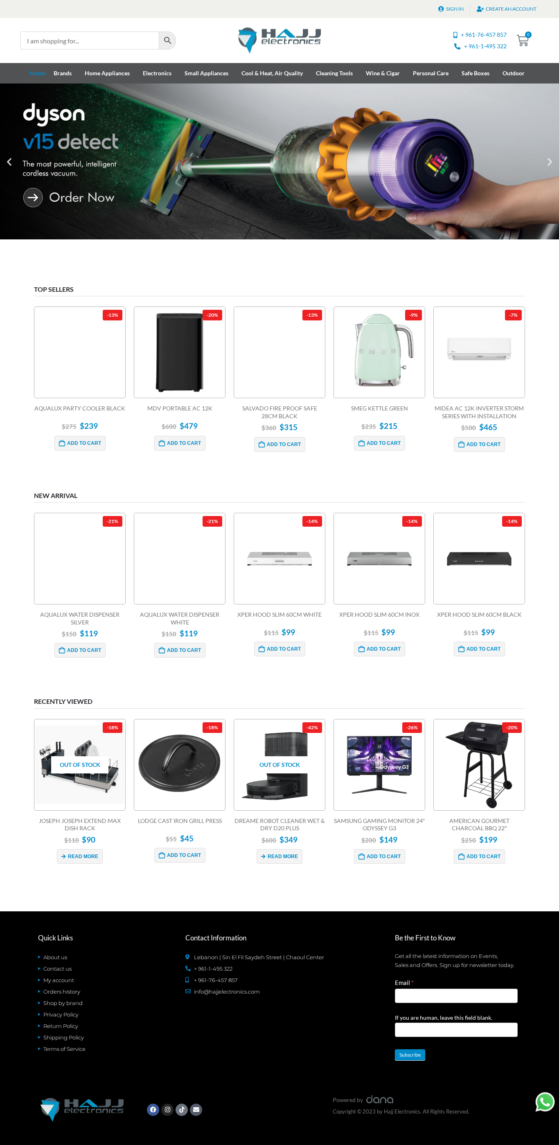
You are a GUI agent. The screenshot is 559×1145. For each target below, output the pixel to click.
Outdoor (514, 73)
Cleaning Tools (334, 73)
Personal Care (431, 73)
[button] (9, 161)
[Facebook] (153, 1110)
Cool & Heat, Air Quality (272, 73)
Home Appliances (107, 73)
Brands (63, 73)
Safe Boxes (475, 73)
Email (404, 982)
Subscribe (410, 1055)
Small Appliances (206, 73)
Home (37, 73)
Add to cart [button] (84, 443)
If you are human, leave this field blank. (443, 1017)
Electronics (157, 73)
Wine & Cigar (383, 73)
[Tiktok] (182, 1110)
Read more (83, 856)
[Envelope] (196, 1110)
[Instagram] (167, 1110)
